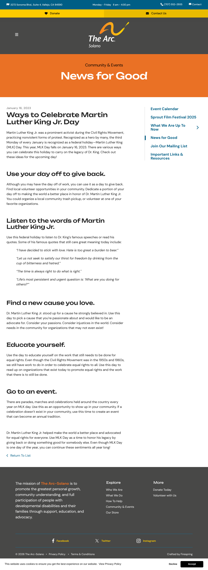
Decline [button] (173, 564)
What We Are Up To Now (168, 127)
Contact (197, 4)
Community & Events (120, 507)
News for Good (164, 138)
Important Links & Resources (167, 156)
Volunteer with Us (164, 495)
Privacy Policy (57, 554)
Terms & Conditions (83, 554)
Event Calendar (164, 109)
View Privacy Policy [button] (110, 564)
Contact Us (158, 13)
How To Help (114, 501)
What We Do (114, 495)
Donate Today (162, 490)
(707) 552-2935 (173, 4)
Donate (55, 13)
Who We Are (114, 490)
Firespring (187, 554)
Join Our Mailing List (169, 146)
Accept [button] (192, 564)
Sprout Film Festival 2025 (173, 117)
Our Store (112, 512)
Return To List (20, 456)
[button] (16, 34)
